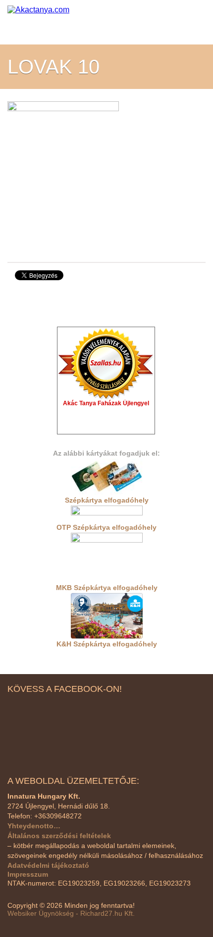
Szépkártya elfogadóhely (107, 500)
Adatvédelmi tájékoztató (48, 865)
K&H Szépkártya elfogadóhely (106, 644)
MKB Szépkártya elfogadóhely (107, 588)
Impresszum (27, 874)
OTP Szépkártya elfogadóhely (106, 527)
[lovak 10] (63, 174)
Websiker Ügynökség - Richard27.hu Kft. (71, 913)
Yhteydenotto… (33, 826)
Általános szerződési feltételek (59, 836)
